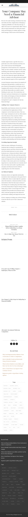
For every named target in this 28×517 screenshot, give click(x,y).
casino (19, 391)
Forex (16, 402)
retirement (6, 424)
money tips (6, 416)
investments (19, 487)
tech (14, 427)
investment (11, 487)
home (5, 405)
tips (18, 427)
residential (14, 421)
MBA (17, 413)
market (5, 413)
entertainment (14, 394)
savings (21, 424)
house (9, 405)
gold (21, 402)
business (6, 385)
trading (5, 430)
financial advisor (8, 402)
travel (11, 430)
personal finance (8, 419)
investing (4, 487)
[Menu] (2, 5)
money (21, 413)
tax (10, 427)
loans (12, 410)
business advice (14, 385)
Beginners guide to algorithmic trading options (12, 460)
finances (6, 399)
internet (15, 405)
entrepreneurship (8, 396)
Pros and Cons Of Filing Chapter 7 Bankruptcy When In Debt (10, 269)
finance (16, 396)
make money (18, 410)
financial (12, 399)
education (6, 394)
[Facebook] (11, 344)
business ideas (7, 388)
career (14, 391)
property (16, 419)
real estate (6, 421)
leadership (6, 410)
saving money (14, 424)
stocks (5, 427)
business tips (7, 391)
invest (21, 405)
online (12, 416)
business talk (16, 388)
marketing (11, 413)
